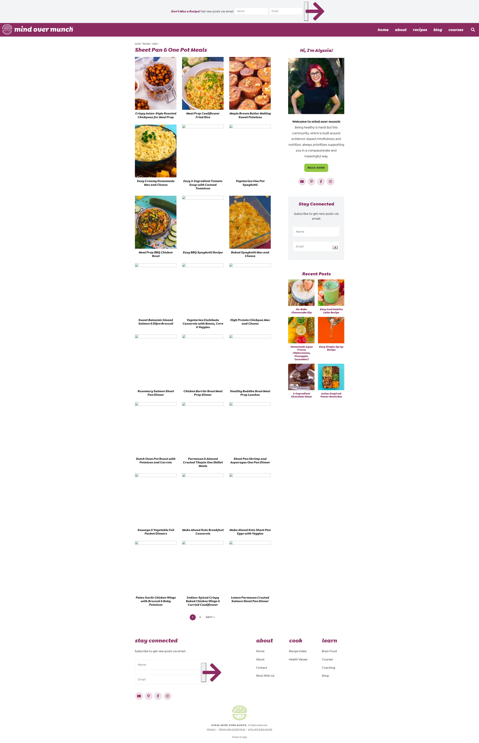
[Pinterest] (312, 181)
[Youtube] (302, 181)
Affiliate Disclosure (260, 729)
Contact (261, 667)
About (400, 29)
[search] (473, 30)
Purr (245, 737)
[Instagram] (330, 181)
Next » (210, 617)
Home (383, 29)
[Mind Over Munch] (37, 29)
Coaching (328, 667)
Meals (155, 43)
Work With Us (265, 675)
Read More (316, 167)
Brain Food (329, 651)
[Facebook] (321, 181)
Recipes (420, 29)
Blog (437, 29)
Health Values (298, 659)
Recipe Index (298, 651)
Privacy (211, 729)
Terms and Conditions (232, 729)
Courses (455, 29)
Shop (325, 675)
